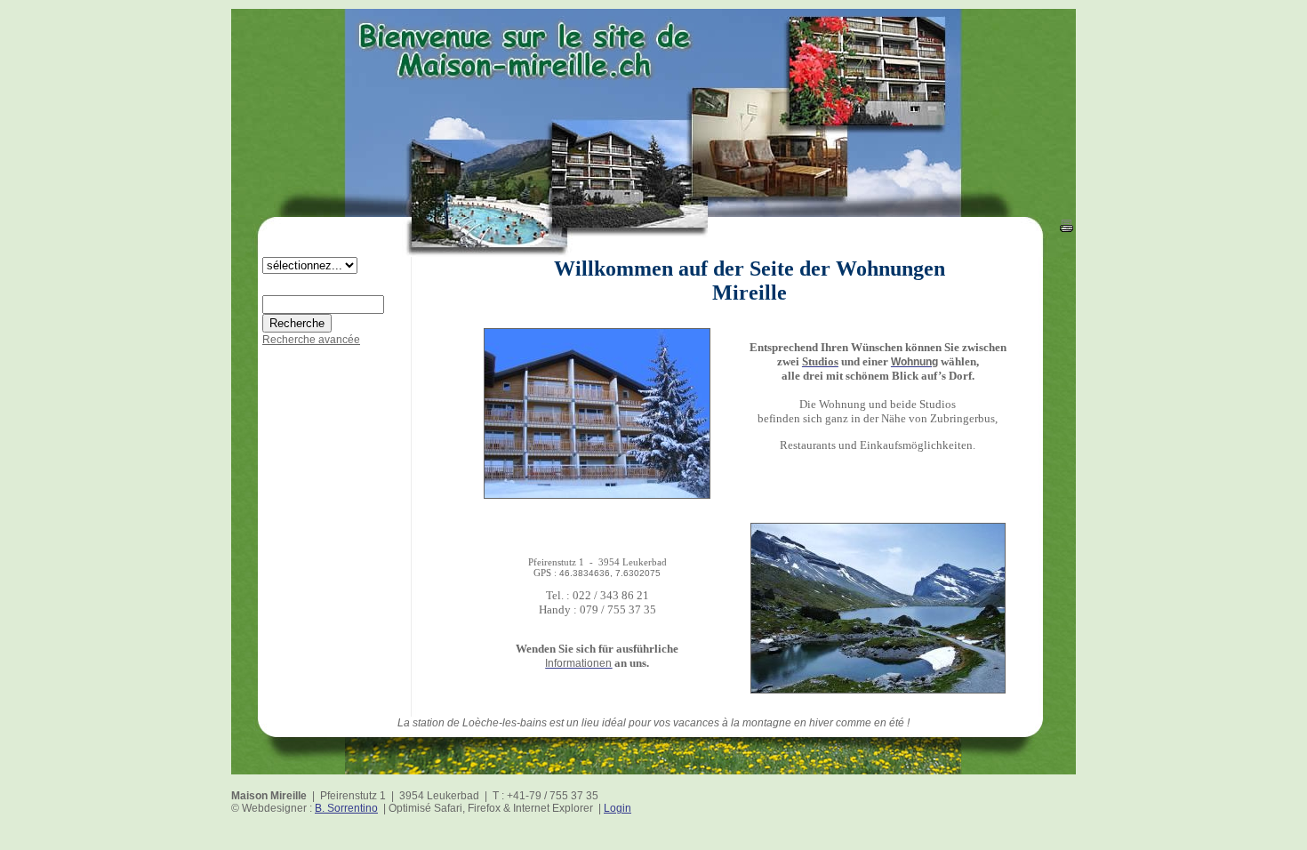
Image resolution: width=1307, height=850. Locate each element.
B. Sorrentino (346, 808)
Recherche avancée (311, 339)
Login (617, 808)
